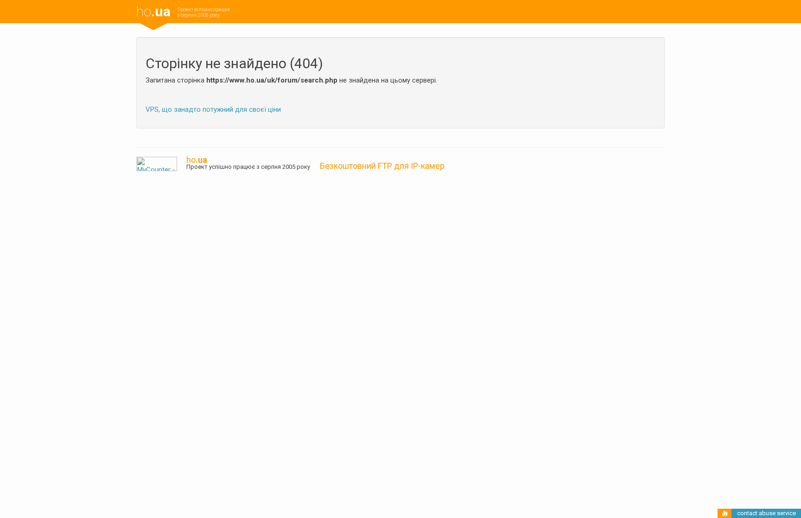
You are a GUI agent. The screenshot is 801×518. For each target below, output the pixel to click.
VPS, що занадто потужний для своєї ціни (213, 109)
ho (153, 11)
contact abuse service (766, 513)
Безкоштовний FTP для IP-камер (382, 166)
